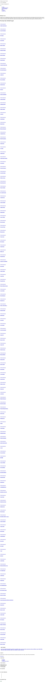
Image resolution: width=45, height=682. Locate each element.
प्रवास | (38, 649)
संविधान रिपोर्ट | (9, 649)
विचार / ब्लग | (20, 649)
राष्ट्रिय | (25, 649)
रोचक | (23, 649)
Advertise (3, 659)
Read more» (2, 656)
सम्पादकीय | (12, 649)
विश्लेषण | (17, 649)
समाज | (15, 649)
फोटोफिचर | (35, 649)
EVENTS (3, 10)
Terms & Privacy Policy (5, 661)
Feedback (3, 660)
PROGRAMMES (4, 8)
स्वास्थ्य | (2, 649)
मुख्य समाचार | (28, 649)
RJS (2, 9)
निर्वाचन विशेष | (40, 649)
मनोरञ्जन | (31, 649)
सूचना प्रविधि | (5, 649)
